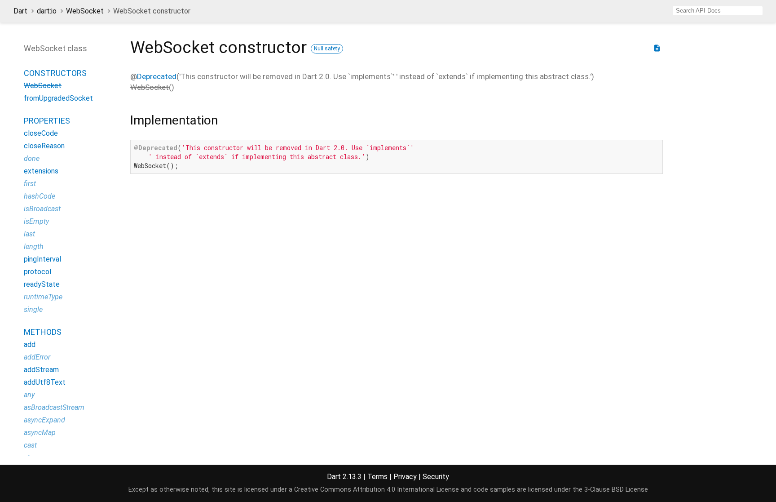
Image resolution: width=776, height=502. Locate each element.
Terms (377, 476)
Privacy (405, 476)
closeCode (41, 133)
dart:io (47, 11)
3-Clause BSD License (616, 489)
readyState (42, 284)
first (30, 183)
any (29, 395)
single (33, 309)
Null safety (327, 48)
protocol (37, 271)
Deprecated (156, 76)
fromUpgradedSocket (58, 98)
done (32, 158)
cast (30, 445)
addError (37, 357)
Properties (47, 120)
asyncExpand (44, 420)
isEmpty (36, 221)
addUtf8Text (45, 382)
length (34, 246)
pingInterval (42, 259)
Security (436, 476)
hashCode (39, 196)
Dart (20, 11)
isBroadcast (42, 208)
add (29, 344)
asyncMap (40, 432)
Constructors (55, 73)
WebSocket (85, 11)
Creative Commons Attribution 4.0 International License (376, 489)
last (29, 234)
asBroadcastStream (54, 407)
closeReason (44, 146)
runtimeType (43, 297)
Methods (43, 332)
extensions (41, 171)
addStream (41, 369)
